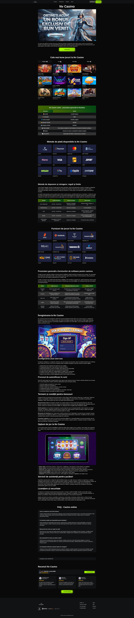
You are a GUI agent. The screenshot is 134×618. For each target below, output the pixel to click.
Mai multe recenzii (67, 591)
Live (59, 61)
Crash (73, 61)
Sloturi (88, 61)
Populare (44, 61)
